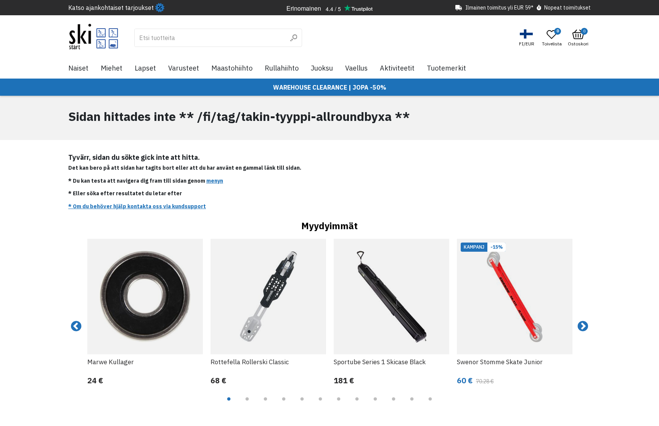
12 (430, 404)
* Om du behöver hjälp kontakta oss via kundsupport (137, 206)
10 (393, 404)
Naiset (78, 68)
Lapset (145, 68)
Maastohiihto (231, 68)
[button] (527, 38)
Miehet (111, 68)
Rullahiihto (282, 68)
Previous (76, 326)
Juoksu (322, 68)
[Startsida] (93, 36)
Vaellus (356, 68)
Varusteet (183, 68)
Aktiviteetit (397, 68)
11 (412, 404)
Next (583, 326)
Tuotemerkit (446, 68)
